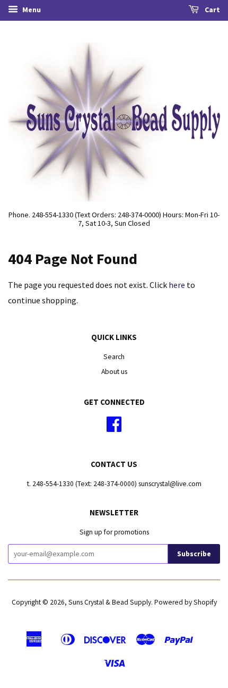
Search (114, 356)
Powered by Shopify (185, 602)
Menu (31, 9)
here (177, 284)
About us (114, 371)
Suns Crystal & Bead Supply (109, 602)
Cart (211, 9)
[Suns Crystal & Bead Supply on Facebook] (114, 427)
